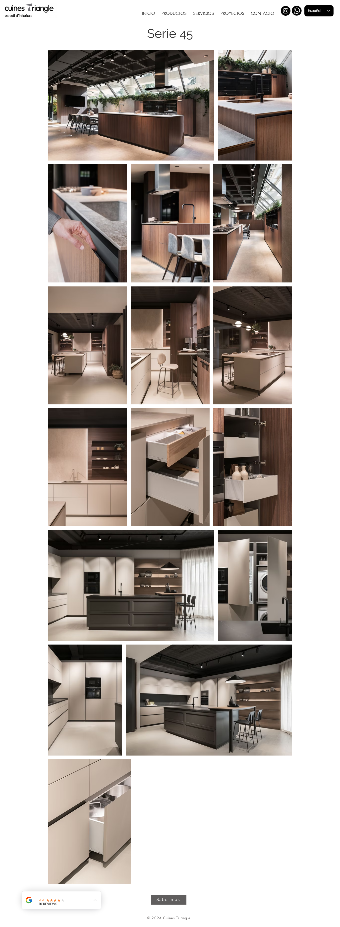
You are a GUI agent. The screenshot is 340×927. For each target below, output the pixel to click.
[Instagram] (285, 11)
